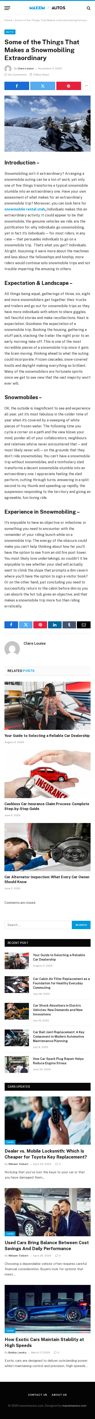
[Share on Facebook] (16, 86)
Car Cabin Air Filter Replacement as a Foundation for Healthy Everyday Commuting (61, 983)
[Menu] (7, 8)
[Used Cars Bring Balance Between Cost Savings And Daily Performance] (48, 1212)
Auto (10, 32)
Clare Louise (26, 68)
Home (8, 20)
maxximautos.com (74, 1405)
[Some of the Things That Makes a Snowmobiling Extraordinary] (47, 124)
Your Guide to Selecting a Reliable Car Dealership (47, 736)
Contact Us (37, 1394)
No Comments (17, 74)
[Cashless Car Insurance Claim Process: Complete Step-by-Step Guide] (47, 774)
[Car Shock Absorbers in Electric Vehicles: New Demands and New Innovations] (17, 1011)
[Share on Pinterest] (68, 86)
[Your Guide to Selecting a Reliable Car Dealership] (47, 706)
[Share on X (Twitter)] (42, 86)
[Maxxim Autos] (47, 8)
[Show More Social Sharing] (86, 86)
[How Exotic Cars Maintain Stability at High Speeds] (48, 1309)
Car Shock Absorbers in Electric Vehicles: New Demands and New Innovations (58, 1010)
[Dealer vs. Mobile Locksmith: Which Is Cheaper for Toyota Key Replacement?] (48, 1120)
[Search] (88, 8)
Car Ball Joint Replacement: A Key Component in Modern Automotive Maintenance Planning (58, 1036)
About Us (59, 1394)
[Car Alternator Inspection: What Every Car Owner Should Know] (47, 847)
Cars (10, 1142)
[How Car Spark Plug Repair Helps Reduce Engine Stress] (17, 1064)
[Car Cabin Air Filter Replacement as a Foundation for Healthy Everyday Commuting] (17, 984)
